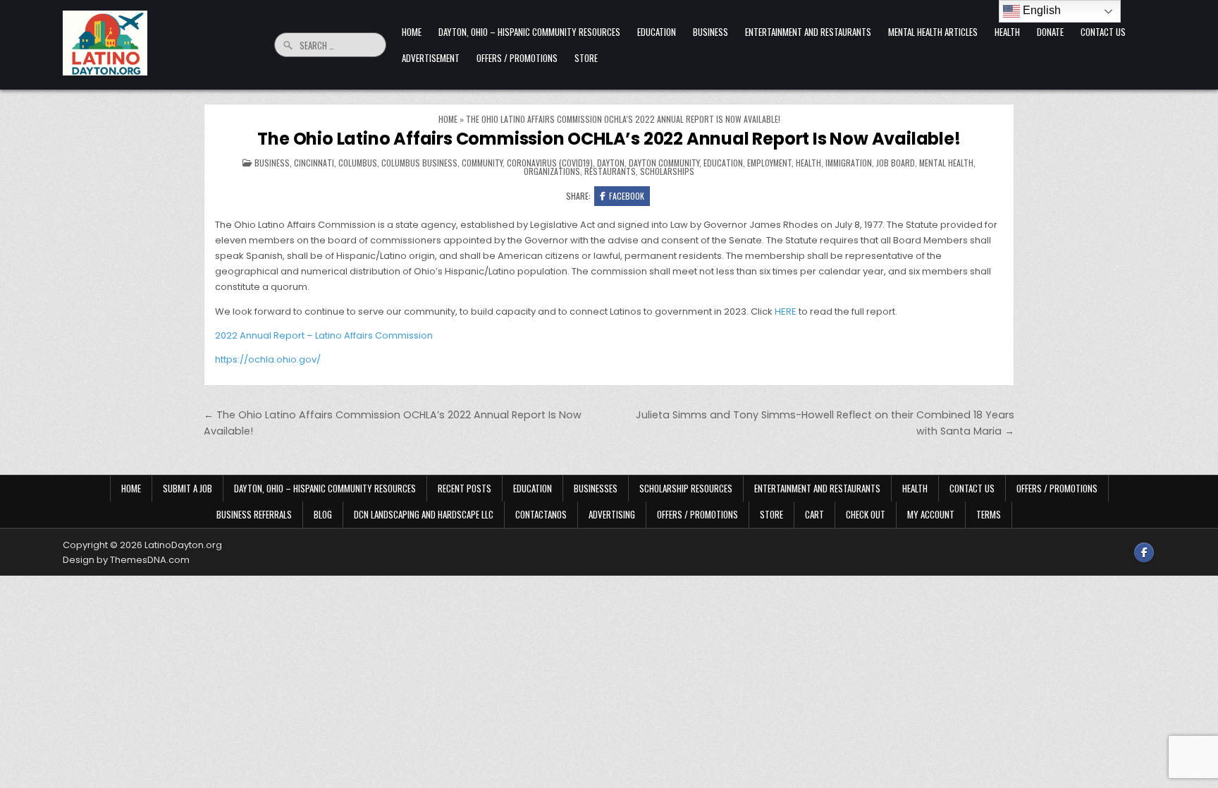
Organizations (552, 171)
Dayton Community (664, 163)
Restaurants (610, 171)
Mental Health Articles (933, 32)
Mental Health (946, 163)
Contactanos (541, 514)
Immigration (848, 163)
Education (656, 32)
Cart (814, 514)
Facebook (626, 196)
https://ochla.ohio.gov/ (268, 359)
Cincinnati (314, 163)
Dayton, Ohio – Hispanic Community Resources (529, 32)
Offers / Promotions (517, 58)
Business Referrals (254, 514)
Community (482, 163)
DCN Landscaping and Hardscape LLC (423, 514)
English (1040, 10)
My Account (930, 514)
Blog (323, 514)
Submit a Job (187, 488)
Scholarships (667, 171)
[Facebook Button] (1144, 552)
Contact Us (1103, 32)
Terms (988, 514)
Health (1007, 32)
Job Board (895, 163)
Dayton (611, 163)
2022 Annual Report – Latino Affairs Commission (324, 335)
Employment (769, 163)
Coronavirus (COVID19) (550, 163)
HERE (785, 311)
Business (710, 32)
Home (412, 32)
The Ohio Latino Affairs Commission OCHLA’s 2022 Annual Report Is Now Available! (608, 138)
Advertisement (431, 58)
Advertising (612, 514)
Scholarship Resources (685, 488)
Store (586, 58)
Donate (1050, 32)
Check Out (865, 514)
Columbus (357, 163)
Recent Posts (464, 488)
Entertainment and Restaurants (808, 32)
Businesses (595, 488)
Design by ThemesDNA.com (126, 559)
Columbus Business (419, 163)
